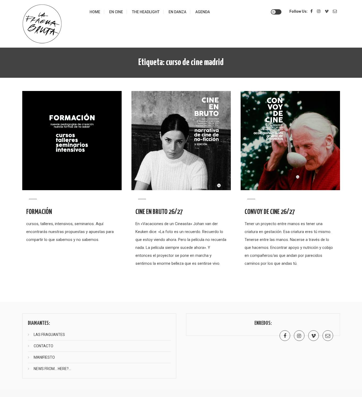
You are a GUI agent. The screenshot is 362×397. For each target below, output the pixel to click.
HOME (95, 12)
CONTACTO (43, 346)
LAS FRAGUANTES (49, 334)
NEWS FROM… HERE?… (52, 369)
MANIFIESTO (44, 357)
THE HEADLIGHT (146, 12)
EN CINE (116, 12)
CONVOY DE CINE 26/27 (270, 212)
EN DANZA (177, 12)
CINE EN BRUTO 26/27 (159, 212)
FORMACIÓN (39, 212)
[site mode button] (276, 12)
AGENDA (202, 12)
